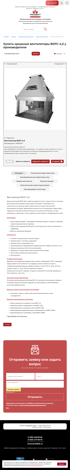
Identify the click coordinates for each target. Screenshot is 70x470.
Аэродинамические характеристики (34, 177)
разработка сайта (31, 425)
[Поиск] (45, 29)
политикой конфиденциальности (33, 405)
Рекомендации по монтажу (34, 189)
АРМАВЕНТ (19, 143)
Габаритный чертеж (24, 181)
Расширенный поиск (12, 53)
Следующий (59, 64)
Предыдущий (11, 64)
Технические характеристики (43, 173)
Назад (7, 324)
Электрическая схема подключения (34, 185)
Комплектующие (47, 181)
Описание (19, 173)
